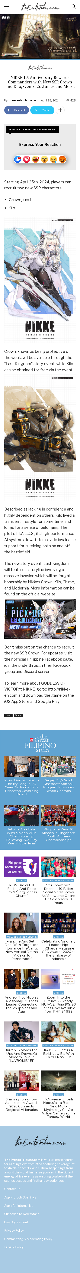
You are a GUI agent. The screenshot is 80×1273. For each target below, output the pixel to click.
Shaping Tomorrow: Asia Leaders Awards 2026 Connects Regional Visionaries (21, 1104)
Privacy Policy (14, 1230)
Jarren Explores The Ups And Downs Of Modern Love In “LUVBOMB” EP (21, 1055)
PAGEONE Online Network (58, 880)
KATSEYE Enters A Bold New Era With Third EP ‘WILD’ (58, 1053)
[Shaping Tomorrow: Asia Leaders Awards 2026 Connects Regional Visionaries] (21, 1080)
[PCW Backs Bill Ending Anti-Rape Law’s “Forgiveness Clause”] (21, 867)
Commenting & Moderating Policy (28, 1239)
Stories (18, 715)
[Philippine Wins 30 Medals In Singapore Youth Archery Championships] (58, 815)
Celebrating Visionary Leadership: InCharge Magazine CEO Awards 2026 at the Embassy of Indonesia (58, 950)
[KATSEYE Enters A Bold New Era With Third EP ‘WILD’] (58, 1031)
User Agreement (16, 1222)
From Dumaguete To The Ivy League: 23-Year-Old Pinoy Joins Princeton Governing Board (21, 787)
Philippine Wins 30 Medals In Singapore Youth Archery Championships (58, 834)
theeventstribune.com (23, 100)
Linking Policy (13, 1247)
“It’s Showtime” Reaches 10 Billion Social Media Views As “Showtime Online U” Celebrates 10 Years (58, 894)
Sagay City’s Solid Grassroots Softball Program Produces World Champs (58, 785)
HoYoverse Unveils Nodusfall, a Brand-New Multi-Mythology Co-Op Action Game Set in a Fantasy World (58, 1108)
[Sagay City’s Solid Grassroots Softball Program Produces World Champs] (58, 766)
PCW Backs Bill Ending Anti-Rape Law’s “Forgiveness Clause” (22, 890)
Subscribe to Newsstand (21, 1214)
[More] (60, 110)
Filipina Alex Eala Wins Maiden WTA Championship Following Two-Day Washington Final (21, 836)
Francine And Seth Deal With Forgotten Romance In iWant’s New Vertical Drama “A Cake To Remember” (21, 950)
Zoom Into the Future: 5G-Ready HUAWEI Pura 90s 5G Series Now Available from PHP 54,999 (58, 1004)
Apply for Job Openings (20, 1197)
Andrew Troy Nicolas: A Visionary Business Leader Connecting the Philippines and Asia (22, 1004)
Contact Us (12, 1189)
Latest (8, 715)
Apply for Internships (18, 1205)
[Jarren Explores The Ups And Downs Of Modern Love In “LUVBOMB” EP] (21, 1031)
